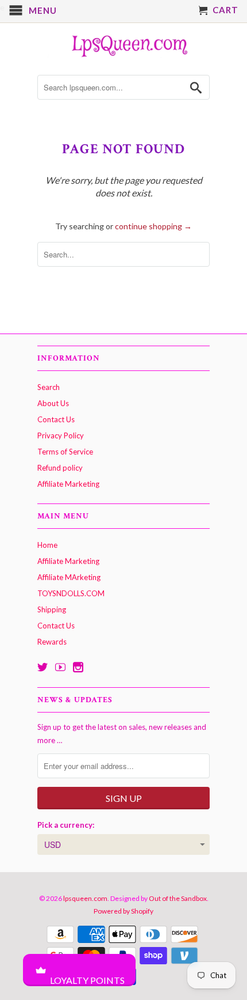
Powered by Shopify (123, 911)
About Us (53, 403)
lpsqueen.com (85, 898)
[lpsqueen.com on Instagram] (78, 667)
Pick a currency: (65, 824)
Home (47, 545)
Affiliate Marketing (68, 483)
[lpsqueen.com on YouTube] (60, 667)
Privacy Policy (60, 435)
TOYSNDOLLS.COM (71, 593)
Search (48, 387)
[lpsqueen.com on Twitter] (42, 667)
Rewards (52, 641)
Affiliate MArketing (69, 577)
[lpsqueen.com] (123, 45)
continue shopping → (153, 226)
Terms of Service (65, 451)
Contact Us (56, 419)
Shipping (51, 609)
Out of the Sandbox (178, 898)
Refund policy (60, 467)
